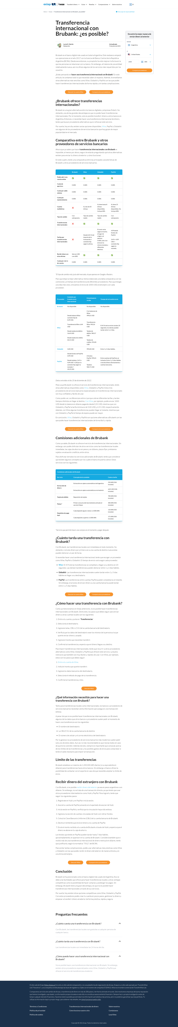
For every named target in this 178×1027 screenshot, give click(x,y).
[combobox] (139, 45)
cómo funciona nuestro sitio (91, 999)
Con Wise (89, 401)
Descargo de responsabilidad (126, 11)
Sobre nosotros (117, 4)
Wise (104, 126)
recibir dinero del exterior (87, 787)
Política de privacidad (37, 1011)
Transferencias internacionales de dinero (83, 1006)
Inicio (45, 11)
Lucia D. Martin (68, 44)
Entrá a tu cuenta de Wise (68, 662)
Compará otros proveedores (101, 92)
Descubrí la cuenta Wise (75, 92)
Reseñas (91, 4)
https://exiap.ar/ (50, 985)
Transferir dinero (72, 4)
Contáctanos (113, 1011)
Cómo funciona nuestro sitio (79, 1011)
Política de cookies (36, 1015)
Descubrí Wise (89, 688)
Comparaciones (103, 4)
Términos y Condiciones (38, 1006)
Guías (83, 4)
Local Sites (112, 1015)
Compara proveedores (139, 70)
